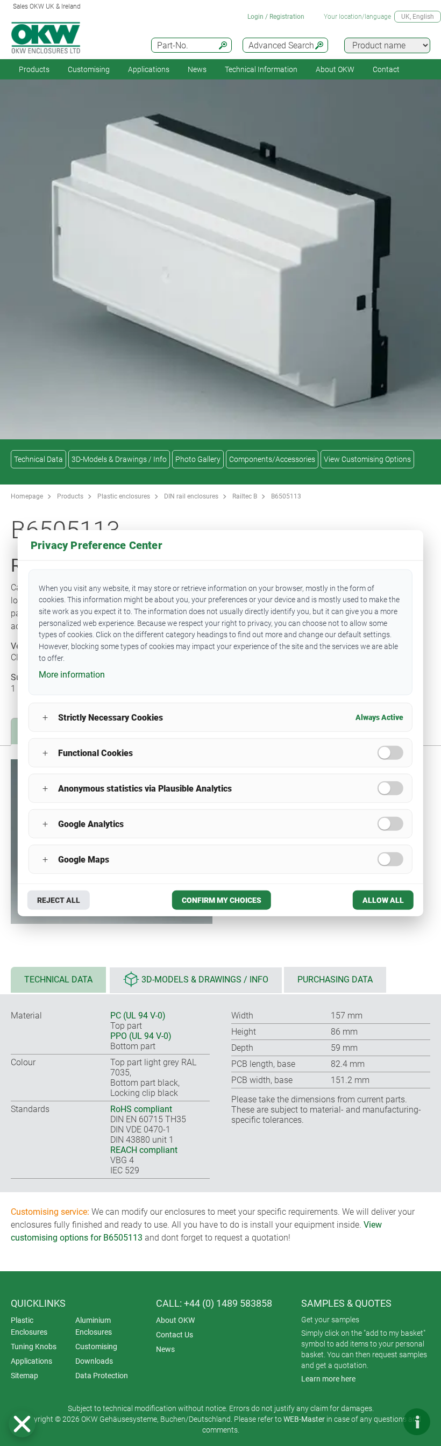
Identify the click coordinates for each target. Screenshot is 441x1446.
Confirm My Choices (221, 900)
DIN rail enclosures (191, 496)
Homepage (27, 496)
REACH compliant (143, 1150)
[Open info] (416, 1421)
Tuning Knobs (33, 1346)
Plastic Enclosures (29, 1326)
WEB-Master (304, 1419)
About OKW (175, 1320)
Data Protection (101, 1375)
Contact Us (174, 1334)
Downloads (94, 1361)
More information (72, 674)
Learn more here (328, 1378)
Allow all (383, 900)
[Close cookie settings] (22, 1424)
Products (34, 69)
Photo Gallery (197, 459)
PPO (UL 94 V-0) (141, 1036)
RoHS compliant (141, 1109)
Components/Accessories (272, 459)
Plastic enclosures (123, 496)
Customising (89, 69)
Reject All (58, 900)
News (197, 69)
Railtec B (244, 496)
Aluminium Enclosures (93, 1326)
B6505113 (286, 496)
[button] (22, 1424)
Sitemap (24, 1375)
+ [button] (45, 717)
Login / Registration (275, 16)
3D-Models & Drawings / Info (119, 459)
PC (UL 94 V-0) (138, 1015)
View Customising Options (367, 459)
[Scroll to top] (384, 1421)
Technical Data (38, 459)
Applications (148, 69)
